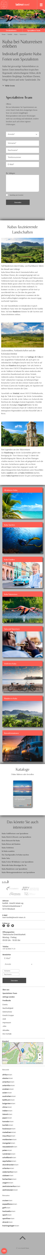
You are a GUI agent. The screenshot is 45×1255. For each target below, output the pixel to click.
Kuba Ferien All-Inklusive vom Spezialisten (17, 861)
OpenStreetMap (30, 1063)
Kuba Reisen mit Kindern (11, 844)
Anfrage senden (9, 997)
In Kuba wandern (8, 851)
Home (4, 34)
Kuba (16, 34)
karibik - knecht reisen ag (12, 903)
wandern (10, 472)
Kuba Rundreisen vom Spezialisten (14, 868)
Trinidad (16, 393)
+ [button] (40, 1054)
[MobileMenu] (41, 4)
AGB (4, 1019)
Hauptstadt (22, 404)
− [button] (40, 1058)
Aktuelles (6, 1030)
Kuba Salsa (6, 858)
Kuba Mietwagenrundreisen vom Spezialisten (18, 872)
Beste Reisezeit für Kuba (11, 840)
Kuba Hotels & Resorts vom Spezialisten (16, 837)
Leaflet (21, 1063)
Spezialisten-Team (10, 993)
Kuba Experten (12, 475)
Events (5, 1005)
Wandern (12, 365)
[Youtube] (12, 925)
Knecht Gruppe (8, 1015)
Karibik (10, 34)
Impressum (7, 1023)
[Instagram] (8, 925)
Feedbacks (7, 1000)
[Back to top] (22, 1238)
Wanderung (8, 452)
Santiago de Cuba (34, 356)
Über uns (6, 990)
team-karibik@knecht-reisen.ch (13, 917)
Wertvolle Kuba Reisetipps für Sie (14, 865)
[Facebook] (3, 925)
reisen (7, 1075)
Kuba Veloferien (27, 472)
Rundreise (17, 311)
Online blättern (22, 800)
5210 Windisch (8, 909)
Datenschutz (7, 1012)
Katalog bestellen (22, 787)
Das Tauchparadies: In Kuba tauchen (15, 854)
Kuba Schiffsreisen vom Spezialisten (15, 833)
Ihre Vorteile (7, 1034)
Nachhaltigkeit (8, 1008)
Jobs (4, 1026)
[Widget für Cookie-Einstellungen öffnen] (4, 1251)
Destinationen (11, 30)
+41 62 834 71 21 (9, 949)
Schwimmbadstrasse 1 (12, 906)
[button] (22, 85)
